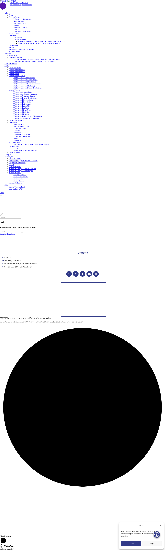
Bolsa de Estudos (15, 159)
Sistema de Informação (21, 134)
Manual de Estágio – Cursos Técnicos (22, 169)
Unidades (12, 35)
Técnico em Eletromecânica (23, 100)
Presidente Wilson (19, 39)
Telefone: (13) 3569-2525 (19, 3)
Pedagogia (17, 132)
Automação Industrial (21, 126)
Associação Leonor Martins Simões (21, 49)
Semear (16, 25)
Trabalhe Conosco (10, 64)
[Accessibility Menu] (157, 534)
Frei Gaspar (17, 37)
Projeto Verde (14, 33)
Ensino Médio (14, 74)
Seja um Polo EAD (16, 189)
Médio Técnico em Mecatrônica (24, 82)
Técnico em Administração (22, 92)
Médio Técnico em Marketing (24, 86)
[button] (160, 525)
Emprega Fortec (14, 51)
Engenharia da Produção (22, 136)
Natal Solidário (18, 21)
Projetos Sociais (14, 17)
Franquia (7, 155)
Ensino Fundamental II (17, 72)
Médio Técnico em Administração (25, 80)
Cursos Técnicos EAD (17, 120)
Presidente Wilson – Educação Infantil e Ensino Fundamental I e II (41, 41)
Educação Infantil (15, 68)
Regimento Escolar (15, 183)
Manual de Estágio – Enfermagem (21, 171)
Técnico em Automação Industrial (25, 94)
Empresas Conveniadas (17, 163)
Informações (8, 157)
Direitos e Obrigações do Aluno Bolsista (23, 161)
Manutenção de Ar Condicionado (25, 150)
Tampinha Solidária (20, 27)
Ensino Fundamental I (17, 70)
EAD (6, 185)
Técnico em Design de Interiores (24, 98)
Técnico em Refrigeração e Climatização (27, 116)
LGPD (11, 165)
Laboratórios (13, 45)
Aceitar (131, 543)
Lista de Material (15, 167)
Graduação (13, 122)
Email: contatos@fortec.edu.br (21, 5)
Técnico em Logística (21, 108)
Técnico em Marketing (21, 112)
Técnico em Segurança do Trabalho (26, 118)
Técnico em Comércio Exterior (24, 96)
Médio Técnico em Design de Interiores (27, 88)
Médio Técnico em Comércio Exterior (26, 84)
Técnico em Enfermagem (22, 104)
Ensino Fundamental (20, 177)
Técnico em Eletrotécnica (22, 102)
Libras (15, 148)
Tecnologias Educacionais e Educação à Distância (31, 144)
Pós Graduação (14, 142)
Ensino (6, 66)
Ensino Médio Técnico (17, 76)
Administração (18, 124)
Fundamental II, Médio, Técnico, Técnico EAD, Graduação (39, 43)
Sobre (11, 15)
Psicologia (17, 140)
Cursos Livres (14, 146)
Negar (152, 543)
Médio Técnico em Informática (24, 78)
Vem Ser (16, 29)
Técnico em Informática (21, 106)
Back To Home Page (7, 234)
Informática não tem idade (22, 19)
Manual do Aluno (15, 173)
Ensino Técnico (14, 90)
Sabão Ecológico (19, 23)
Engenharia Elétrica (20, 128)
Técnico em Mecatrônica (22, 110)
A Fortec (7, 13)
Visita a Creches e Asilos (22, 31)
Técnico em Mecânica (21, 114)
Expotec (12, 47)
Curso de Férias (14, 153)
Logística (16, 130)
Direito (15, 138)
